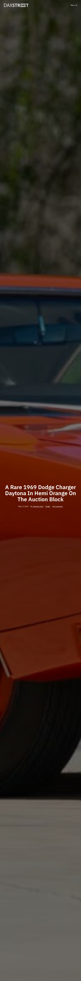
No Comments (58, 506)
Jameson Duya (38, 506)
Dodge (47, 506)
